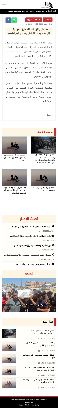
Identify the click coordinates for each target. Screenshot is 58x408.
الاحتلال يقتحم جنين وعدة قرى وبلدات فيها (44, 189)
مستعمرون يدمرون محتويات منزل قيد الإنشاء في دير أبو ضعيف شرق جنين (14, 190)
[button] (6, 291)
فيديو (29, 273)
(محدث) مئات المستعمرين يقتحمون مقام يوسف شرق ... (27, 255)
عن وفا (21, 405)
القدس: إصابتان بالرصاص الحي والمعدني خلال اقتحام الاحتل (38, 381)
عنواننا (27, 405)
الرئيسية (48, 20)
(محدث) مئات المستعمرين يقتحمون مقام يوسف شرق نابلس (14, 158)
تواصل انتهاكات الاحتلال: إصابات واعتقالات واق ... (30, 236)
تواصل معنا (35, 405)
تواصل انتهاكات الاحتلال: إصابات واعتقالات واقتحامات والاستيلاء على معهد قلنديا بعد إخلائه (44, 159)
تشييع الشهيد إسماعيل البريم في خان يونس (28, 305)
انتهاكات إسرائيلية (33, 20)
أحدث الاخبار (29, 219)
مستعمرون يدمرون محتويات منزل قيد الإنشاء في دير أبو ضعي (39, 368)
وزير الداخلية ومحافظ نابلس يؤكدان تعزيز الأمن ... (31, 245)
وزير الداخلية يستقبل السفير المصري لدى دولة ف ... (29, 227)
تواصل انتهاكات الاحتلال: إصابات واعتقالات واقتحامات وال (42, 332)
